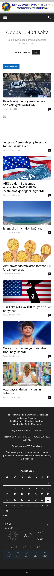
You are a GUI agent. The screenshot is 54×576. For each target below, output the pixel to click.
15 (42, 494)
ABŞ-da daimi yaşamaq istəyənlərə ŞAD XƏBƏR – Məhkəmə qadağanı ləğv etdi (23, 187)
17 (7, 499)
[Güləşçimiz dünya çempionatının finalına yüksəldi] (27, 333)
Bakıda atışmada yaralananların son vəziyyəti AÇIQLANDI (24, 103)
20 (29, 499)
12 (22, 494)
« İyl (5, 515)
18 (15, 499)
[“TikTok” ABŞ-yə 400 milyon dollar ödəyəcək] (27, 291)
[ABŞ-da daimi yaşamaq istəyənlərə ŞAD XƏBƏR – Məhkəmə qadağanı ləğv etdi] (27, 168)
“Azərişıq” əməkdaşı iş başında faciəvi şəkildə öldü (24, 144)
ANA (36, 52)
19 (22, 499)
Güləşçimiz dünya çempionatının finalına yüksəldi (25, 350)
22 (42, 499)
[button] (50, 17)
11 (15, 494)
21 (36, 499)
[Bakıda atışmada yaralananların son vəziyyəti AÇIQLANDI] (27, 85)
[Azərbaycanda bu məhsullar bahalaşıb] (27, 374)
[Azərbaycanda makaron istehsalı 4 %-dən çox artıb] (27, 250)
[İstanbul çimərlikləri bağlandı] (27, 213)
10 (7, 494)
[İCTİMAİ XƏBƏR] (27, 7)
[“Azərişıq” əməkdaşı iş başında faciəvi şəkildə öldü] (27, 127)
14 (36, 494)
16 (48, 494)
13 (29, 494)
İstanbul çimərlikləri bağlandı (23, 228)
